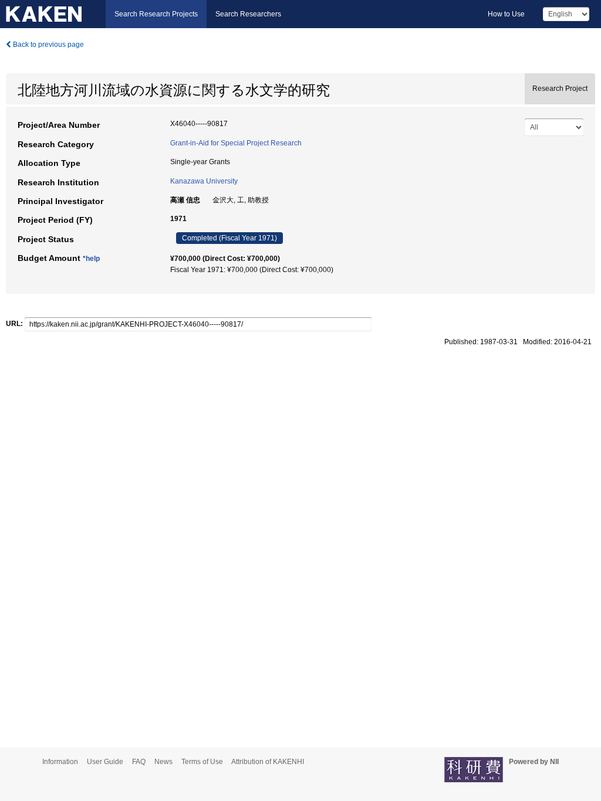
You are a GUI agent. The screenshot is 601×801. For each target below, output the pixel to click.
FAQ (139, 762)
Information (60, 762)
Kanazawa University (204, 181)
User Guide (105, 762)
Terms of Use (202, 762)
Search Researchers (248, 14)
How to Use (506, 14)
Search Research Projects (156, 14)
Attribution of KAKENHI (267, 762)
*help (91, 258)
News (163, 762)
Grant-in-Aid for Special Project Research (236, 143)
